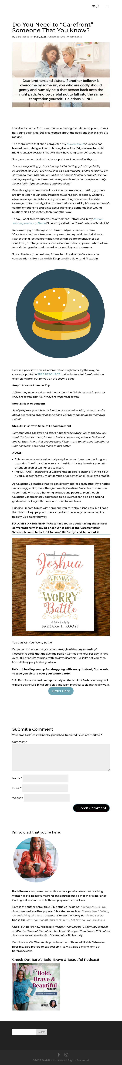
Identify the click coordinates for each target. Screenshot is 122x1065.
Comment (19, 741)
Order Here (61, 691)
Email (16, 788)
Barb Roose (22, 36)
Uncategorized (56, 36)
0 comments (74, 36)
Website (17, 798)
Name (17, 778)
